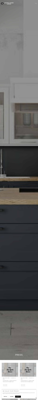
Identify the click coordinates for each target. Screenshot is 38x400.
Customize (11, 396)
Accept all (18, 396)
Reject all (5, 396)
